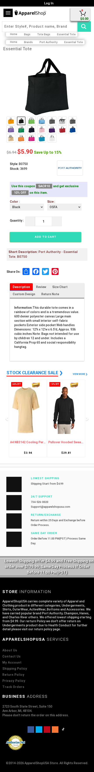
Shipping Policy (14, 668)
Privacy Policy (13, 681)
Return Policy (13, 674)
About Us (9, 650)
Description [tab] (21, 287)
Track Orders (13, 687)
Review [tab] (41, 287)
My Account (12, 662)
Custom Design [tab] (24, 294)
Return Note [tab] (50, 294)
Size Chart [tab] (60, 287)
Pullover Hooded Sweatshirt (32, 442)
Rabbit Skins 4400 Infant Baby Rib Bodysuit (71, 442)
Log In (48, 3)
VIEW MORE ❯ (80, 374)
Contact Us (11, 656)
